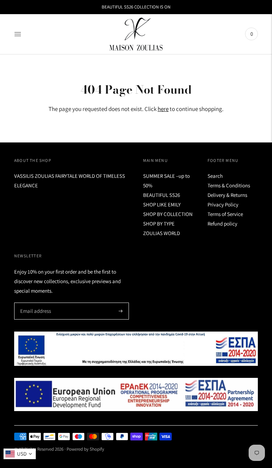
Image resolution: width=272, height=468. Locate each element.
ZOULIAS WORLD (161, 233)
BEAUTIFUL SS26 (161, 195)
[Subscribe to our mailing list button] (121, 311)
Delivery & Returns (227, 195)
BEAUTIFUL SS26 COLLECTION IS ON (136, 7)
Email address (34, 303)
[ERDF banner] (136, 394)
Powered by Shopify (85, 449)
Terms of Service (225, 214)
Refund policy (222, 223)
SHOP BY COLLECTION (168, 214)
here (163, 109)
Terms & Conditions (229, 185)
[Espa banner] (136, 348)
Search (215, 175)
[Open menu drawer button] (17, 34)
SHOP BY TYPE (159, 223)
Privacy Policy (223, 204)
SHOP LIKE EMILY (162, 204)
